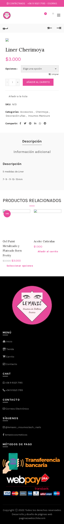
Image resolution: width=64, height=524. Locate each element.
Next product (58, 28)
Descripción (32, 141)
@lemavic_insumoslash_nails (23, 427)
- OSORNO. (42, 3)
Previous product (49, 28)
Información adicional (32, 152)
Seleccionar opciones (20, 265)
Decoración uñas (15, 115)
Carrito (10, 356)
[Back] (5, 28)
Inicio (9, 341)
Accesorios (26, 111)
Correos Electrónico (17, 408)
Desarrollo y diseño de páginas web (32, 514)
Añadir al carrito (38, 82)
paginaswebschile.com (32, 518)
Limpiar (55, 74)
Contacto (11, 364)
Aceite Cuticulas (44, 241)
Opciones (10, 68)
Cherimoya (42, 111)
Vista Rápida (27, 219)
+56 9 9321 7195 (14, 382)
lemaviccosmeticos (16, 434)
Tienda (10, 349)
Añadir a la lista (18, 96)
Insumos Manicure (39, 115)
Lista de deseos (45, 14)
